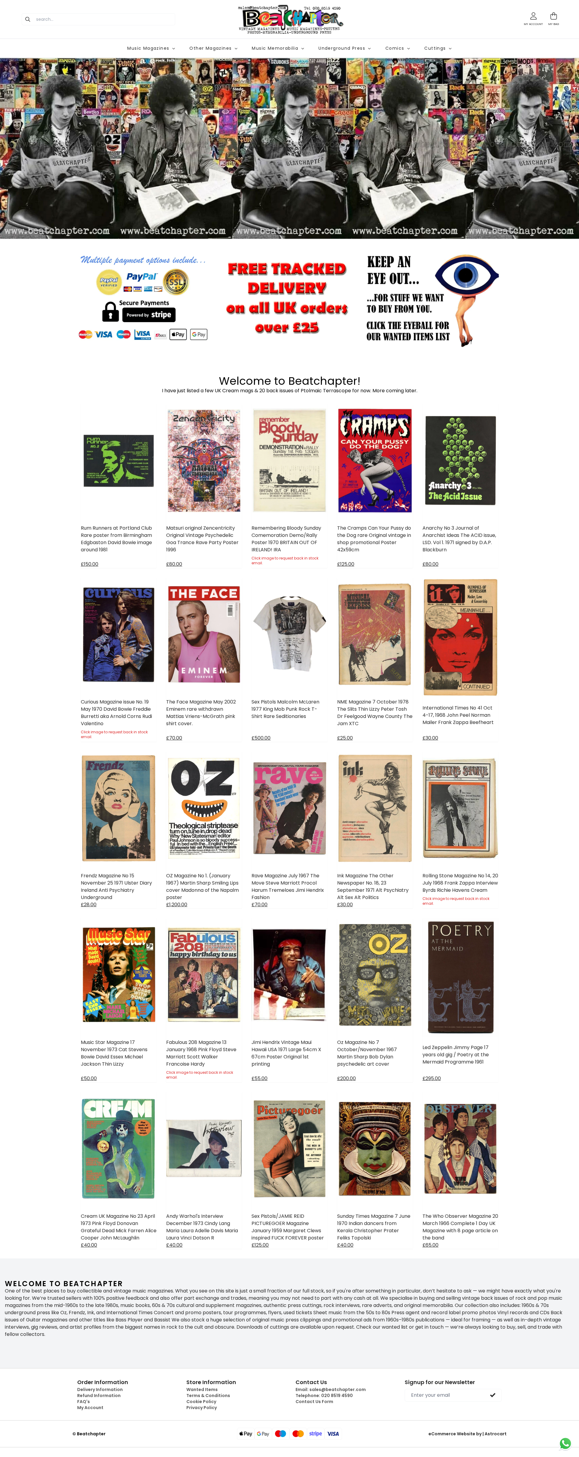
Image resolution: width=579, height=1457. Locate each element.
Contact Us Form (314, 1402)
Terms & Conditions (208, 1396)
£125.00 (345, 564)
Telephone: (324, 1396)
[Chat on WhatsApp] (565, 1443)
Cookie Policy (201, 1402)
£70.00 (174, 738)
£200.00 (346, 1078)
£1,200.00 (176, 904)
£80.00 (174, 564)
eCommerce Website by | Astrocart (468, 1434)
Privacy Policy (201, 1408)
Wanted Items (202, 1389)
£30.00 (430, 738)
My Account (90, 1408)
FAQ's (83, 1402)
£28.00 (88, 904)
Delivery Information (100, 1389)
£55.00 (259, 1078)
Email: (331, 1389)
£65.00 (430, 1245)
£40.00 (89, 1245)
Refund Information (99, 1396)
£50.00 (89, 1078)
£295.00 (431, 1078)
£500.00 (261, 738)
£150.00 (89, 564)
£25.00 (345, 738)
